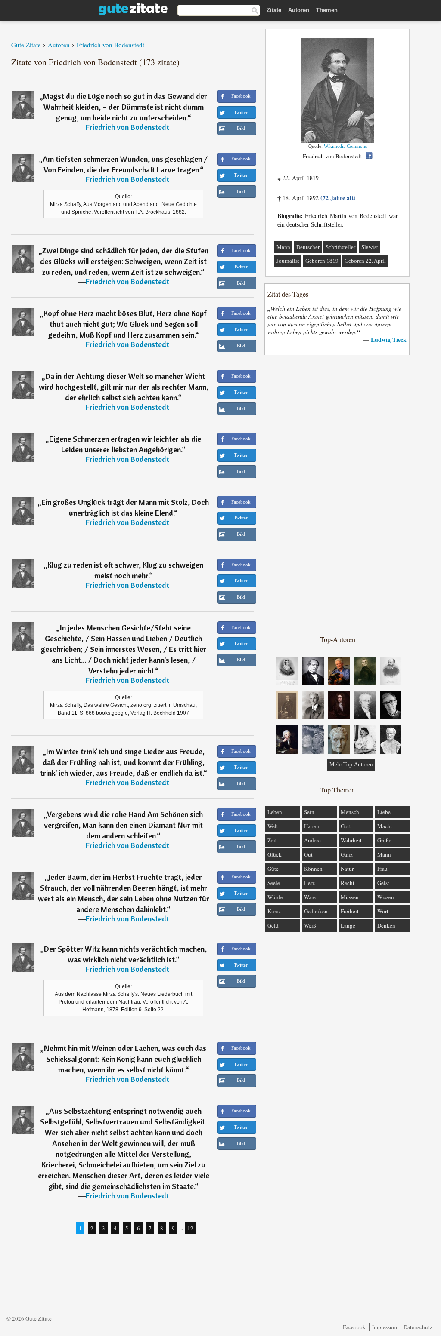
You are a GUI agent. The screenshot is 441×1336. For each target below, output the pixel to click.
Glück (274, 854)
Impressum (384, 1327)
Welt (272, 826)
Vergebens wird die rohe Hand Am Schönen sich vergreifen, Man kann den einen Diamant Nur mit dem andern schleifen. (123, 825)
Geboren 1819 (322, 261)
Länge (348, 925)
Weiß (310, 925)
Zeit (272, 840)
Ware (310, 897)
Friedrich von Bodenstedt (127, 127)
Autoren (298, 10)
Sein (309, 812)
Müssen (350, 897)
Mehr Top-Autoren (351, 764)
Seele (273, 883)
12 (190, 1228)
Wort (382, 911)
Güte (273, 868)
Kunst (274, 911)
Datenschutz (418, 1327)
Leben (274, 812)
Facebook (354, 1327)
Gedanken (316, 911)
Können (313, 868)
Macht (384, 826)
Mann (283, 247)
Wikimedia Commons (345, 146)
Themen (327, 10)
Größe (384, 840)
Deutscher (308, 247)
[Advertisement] (337, 494)
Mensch (350, 812)
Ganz (347, 854)
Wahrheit (351, 840)
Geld (273, 925)
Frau (382, 868)
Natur (347, 868)
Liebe (384, 812)
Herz (309, 883)
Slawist (369, 247)
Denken (386, 925)
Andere (312, 840)
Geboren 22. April (365, 261)
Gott (346, 826)
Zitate (274, 10)
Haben (311, 826)
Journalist (287, 261)
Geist (383, 883)
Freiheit (350, 911)
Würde (275, 897)
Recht (347, 883)
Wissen (385, 897)
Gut (308, 854)
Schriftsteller (340, 247)
